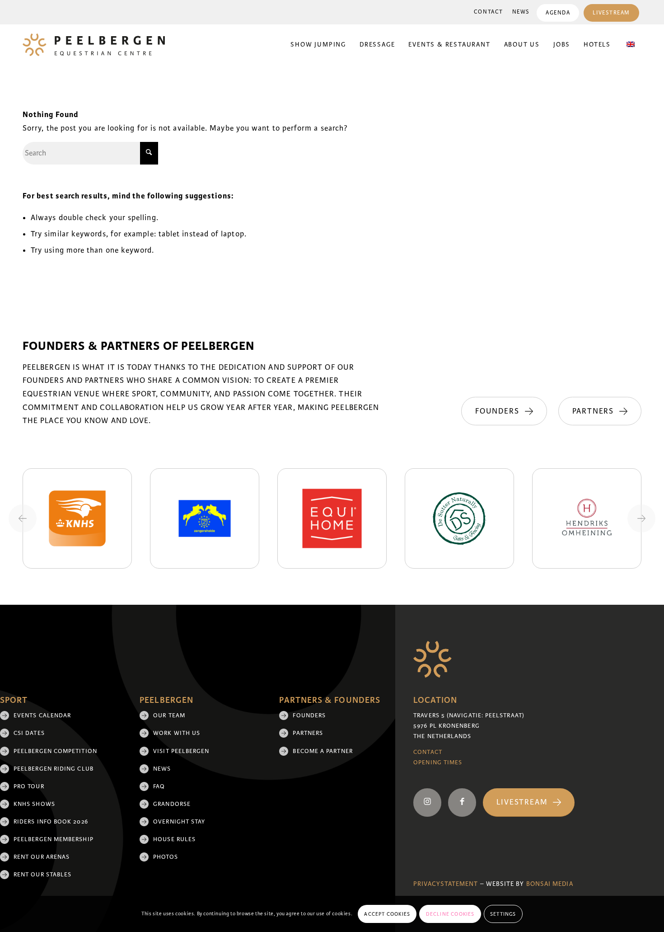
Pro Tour (29, 786)
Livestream (611, 12)
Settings (503, 914)
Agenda (558, 12)
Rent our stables (42, 874)
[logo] (94, 44)
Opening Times (437, 762)
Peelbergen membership (54, 839)
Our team (169, 715)
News (521, 12)
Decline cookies (450, 914)
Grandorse (172, 804)
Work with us (176, 733)
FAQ (159, 786)
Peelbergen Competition (55, 751)
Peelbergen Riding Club (54, 768)
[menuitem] (488, 12)
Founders (309, 715)
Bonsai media (549, 884)
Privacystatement (445, 884)
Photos (165, 857)
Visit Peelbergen (181, 751)
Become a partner (322, 751)
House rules (174, 839)
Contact (488, 12)
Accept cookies (387, 914)
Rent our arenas (42, 857)
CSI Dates (29, 733)
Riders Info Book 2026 (51, 821)
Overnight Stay (179, 821)
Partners (308, 733)
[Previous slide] (23, 518)
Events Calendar (42, 715)
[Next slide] (641, 518)
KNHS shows (34, 804)
